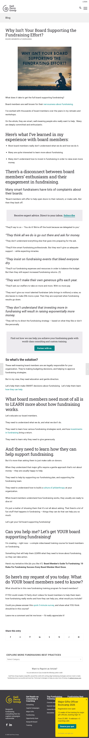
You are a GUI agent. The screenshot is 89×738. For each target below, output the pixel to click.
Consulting (30, 705)
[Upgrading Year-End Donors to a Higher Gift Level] (1, 369)
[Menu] (84, 8)
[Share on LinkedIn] (39, 636)
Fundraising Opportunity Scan (32, 716)
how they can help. (14, 389)
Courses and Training (54, 702)
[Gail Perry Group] (9, 8)
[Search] (79, 8)
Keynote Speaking (53, 706)
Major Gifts (30, 711)
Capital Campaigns (32, 708)
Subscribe (69, 215)
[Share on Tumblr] (49, 636)
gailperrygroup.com (75, 678)
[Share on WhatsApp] (20, 636)
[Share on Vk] (59, 636)
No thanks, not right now (65, 733)
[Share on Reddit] (69, 636)
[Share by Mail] (78, 636)
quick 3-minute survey (43, 605)
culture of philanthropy (54, 487)
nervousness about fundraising (58, 104)
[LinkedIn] (10, 725)
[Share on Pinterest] (30, 636)
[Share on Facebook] (10, 636)
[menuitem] (84, 1)
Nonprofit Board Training (31, 723)
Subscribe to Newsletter (51, 711)
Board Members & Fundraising (18, 39)
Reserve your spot (67, 726)
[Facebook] (6, 725)
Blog (7, 17)
